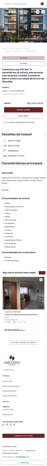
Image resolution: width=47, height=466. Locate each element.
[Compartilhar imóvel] (43, 12)
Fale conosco (7, 415)
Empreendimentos (9, 391)
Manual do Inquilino (9, 396)
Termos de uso (30, 450)
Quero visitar (23, 116)
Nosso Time (7, 381)
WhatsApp (24, 463)
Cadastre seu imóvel (23, 436)
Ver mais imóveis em (23, 342)
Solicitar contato (23, 110)
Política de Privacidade (10, 453)
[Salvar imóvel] (38, 12)
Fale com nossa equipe (11, 386)
